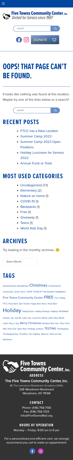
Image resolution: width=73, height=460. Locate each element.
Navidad (45, 323)
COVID (29, 292)
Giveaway (27, 217)
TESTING (50, 328)
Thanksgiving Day (10, 334)
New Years (65, 323)
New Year (54, 323)
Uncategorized (31, 185)
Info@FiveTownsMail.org (36, 416)
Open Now (22, 329)
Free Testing (59, 298)
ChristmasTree (54, 286)
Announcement (9, 286)
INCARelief (63, 311)
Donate (40, 40)
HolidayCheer (28, 311)
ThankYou (23, 334)
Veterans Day (55, 334)
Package (31, 329)
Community (8, 292)
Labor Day (26, 318)
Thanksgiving (62, 329)
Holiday (12, 310)
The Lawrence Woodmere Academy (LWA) (38, 385)
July (12, 318)
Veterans (45, 334)
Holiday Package (42, 311)
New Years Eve (9, 329)
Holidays (54, 311)
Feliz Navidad (48, 292)
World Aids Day (31, 228)
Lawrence (36, 318)
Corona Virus (19, 292)
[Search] (55, 28)
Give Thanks (24, 304)
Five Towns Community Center (23, 298)
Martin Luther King (50, 318)
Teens (24, 223)
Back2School (22, 286)
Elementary (28, 190)
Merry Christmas (30, 323)
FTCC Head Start (10, 304)
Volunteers (7, 339)
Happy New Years (39, 304)
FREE (49, 297)
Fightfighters (60, 292)
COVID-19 (27, 201)
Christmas (38, 285)
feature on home (32, 196)
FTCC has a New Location (39, 131)
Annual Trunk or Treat (36, 163)
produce (39, 329)
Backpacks (28, 207)
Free (23, 212)
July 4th (18, 318)
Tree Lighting (34, 334)
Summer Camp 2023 (35, 136)
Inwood (6, 318)
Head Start (52, 304)
